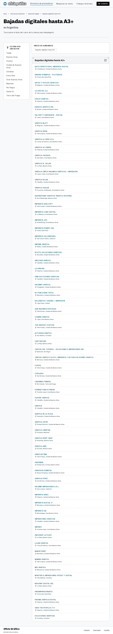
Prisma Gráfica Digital (45, 600)
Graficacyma (41, 454)
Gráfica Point (41, 478)
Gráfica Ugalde (42, 188)
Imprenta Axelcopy (44, 204)
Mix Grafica (40, 567)
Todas (16, 53)
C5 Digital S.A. (41, 91)
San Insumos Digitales (45, 309)
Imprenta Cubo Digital (45, 212)
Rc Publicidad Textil (44, 293)
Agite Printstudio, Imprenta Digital (52, 66)
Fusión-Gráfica (42, 398)
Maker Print (40, 551)
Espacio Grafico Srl (44, 107)
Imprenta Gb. (41, 511)
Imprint (38, 527)
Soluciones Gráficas (45, 616)
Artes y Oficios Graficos (47, 83)
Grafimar (39, 462)
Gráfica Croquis (42, 155)
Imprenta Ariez (42, 495)
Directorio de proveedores (41, 3)
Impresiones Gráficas (45, 519)
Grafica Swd (41, 446)
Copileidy (39, 373)
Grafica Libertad (42, 430)
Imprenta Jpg (41, 220)
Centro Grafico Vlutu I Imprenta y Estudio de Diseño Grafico (64, 357)
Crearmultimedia (43, 382)
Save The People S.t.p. (45, 608)
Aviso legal (96, 630)
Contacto (87, 630)
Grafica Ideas (41, 131)
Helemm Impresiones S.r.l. (47, 487)
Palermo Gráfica (42, 285)
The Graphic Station (44, 325)
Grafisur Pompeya (43, 470)
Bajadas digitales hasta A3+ (52, 14)
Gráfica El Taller (43, 163)
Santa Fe (16, 91)
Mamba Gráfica (42, 559)
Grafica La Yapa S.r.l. (45, 139)
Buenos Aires (16, 57)
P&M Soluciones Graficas (47, 276)
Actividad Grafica (43, 333)
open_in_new (105, 60)
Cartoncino (40, 341)
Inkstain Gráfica (43, 260)
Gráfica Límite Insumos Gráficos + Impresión (56, 171)
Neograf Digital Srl (44, 583)
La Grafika (39, 268)
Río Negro (16, 87)
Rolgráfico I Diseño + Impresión (50, 301)
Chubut (16, 61)
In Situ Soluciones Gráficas (48, 252)
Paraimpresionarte (44, 592)
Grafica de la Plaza (44, 414)
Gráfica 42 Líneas (43, 147)
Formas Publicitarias (45, 390)
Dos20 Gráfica (41, 99)
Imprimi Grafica (42, 244)
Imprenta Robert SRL (44, 228)
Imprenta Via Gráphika (45, 236)
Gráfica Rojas (41, 180)
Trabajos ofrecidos (84, 4)
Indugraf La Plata (43, 535)
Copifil (38, 365)
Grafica (38, 406)
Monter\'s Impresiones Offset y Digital (53, 575)
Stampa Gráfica (42, 317)
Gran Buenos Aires (16, 79)
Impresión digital (33, 14)
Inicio (5, 14)
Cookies (106, 630)
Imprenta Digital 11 (43, 503)
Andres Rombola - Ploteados (48, 75)
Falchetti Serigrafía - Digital (49, 115)
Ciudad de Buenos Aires (16, 66)
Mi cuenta (103, 4)
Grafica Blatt (41, 123)
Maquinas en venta (64, 4)
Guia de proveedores (17, 14)
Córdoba (16, 71)
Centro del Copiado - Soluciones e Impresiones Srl (59, 349)
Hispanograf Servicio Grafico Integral (53, 196)
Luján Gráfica (41, 543)
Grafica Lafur (41, 422)
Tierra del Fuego (16, 95)
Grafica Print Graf (44, 438)
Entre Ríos (16, 75)
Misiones (16, 83)
